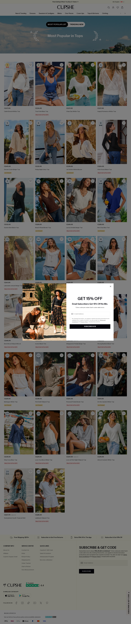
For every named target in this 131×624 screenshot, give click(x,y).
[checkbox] (70, 318)
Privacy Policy (84, 322)
